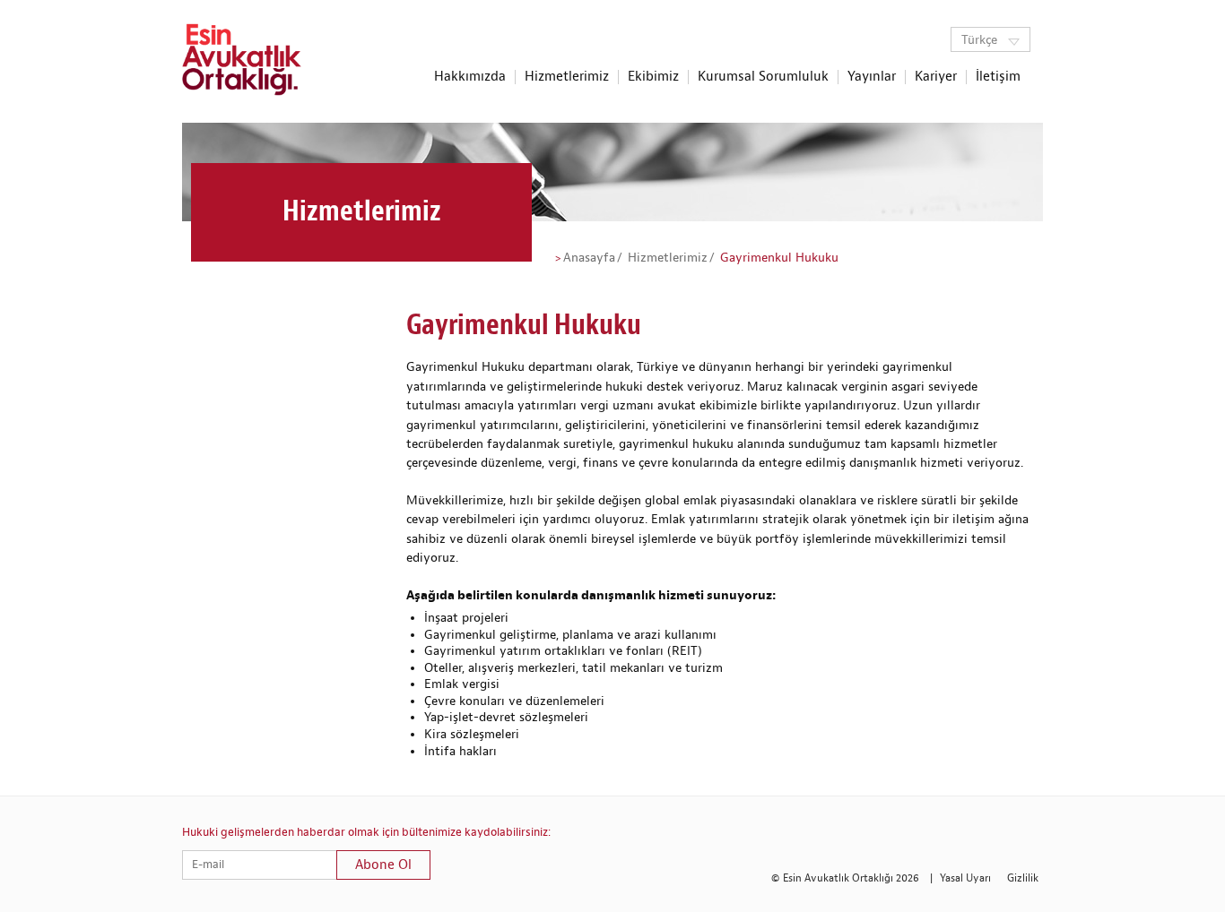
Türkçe (981, 40)
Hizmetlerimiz (567, 77)
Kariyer (936, 77)
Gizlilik (1022, 878)
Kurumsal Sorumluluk (763, 77)
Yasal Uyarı (965, 878)
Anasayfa (589, 258)
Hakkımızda (470, 77)
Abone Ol (383, 864)
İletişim (998, 77)
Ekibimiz (653, 77)
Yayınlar (871, 77)
